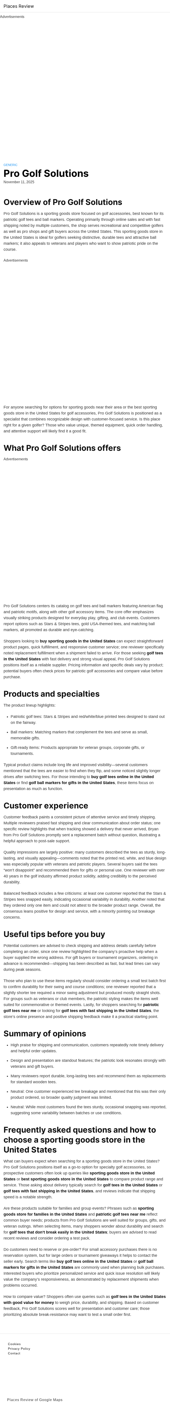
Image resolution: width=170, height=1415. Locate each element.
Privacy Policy (19, 1348)
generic (10, 165)
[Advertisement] (85, 85)
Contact (14, 1353)
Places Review (19, 6)
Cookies (14, 1344)
